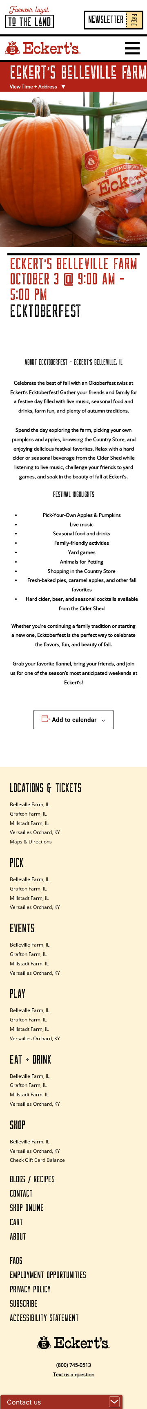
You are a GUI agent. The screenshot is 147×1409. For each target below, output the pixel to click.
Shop (17, 1125)
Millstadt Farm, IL (29, 823)
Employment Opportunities (48, 1275)
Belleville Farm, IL (29, 804)
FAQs (16, 1261)
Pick (17, 863)
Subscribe (24, 1304)
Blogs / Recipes (32, 1179)
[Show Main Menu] (132, 48)
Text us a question (73, 1374)
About (18, 1237)
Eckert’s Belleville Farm (59, 73)
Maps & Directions (31, 841)
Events (22, 928)
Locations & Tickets (46, 788)
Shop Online (27, 1208)
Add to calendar (74, 719)
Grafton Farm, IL (28, 813)
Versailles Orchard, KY (35, 832)
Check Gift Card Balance (37, 1160)
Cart (16, 1222)
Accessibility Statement (44, 1318)
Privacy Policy (30, 1289)
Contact (21, 1194)
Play (18, 994)
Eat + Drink (30, 1060)
